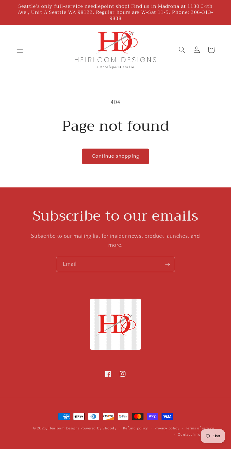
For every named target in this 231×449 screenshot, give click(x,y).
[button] (20, 49)
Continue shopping (115, 156)
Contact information (196, 435)
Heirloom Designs (63, 428)
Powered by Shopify (99, 428)
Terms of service (200, 428)
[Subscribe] (167, 264)
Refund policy (135, 428)
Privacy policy (167, 428)
